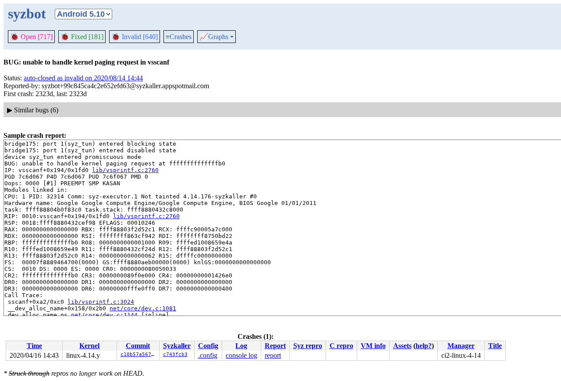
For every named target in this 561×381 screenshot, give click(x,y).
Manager (461, 345)
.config (207, 355)
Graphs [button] (213, 37)
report (273, 355)
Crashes (179, 36)
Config (208, 345)
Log (241, 345)
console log (241, 355)
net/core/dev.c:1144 (104, 315)
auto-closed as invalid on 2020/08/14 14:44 (83, 78)
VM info (373, 345)
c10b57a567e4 (139, 354)
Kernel (89, 345)
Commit (138, 345)
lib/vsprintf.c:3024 (100, 301)
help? (423, 345)
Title (495, 345)
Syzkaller (177, 345)
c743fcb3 (175, 354)
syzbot (27, 14)
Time (34, 345)
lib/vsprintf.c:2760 (125, 170)
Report (275, 345)
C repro (341, 345)
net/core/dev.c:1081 (143, 308)
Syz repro (307, 345)
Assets (402, 345)
